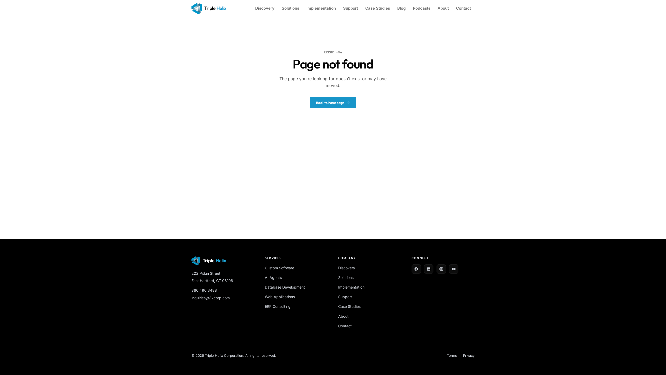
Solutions (290, 8)
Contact (463, 8)
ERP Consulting (278, 306)
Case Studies (377, 8)
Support (350, 8)
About (443, 8)
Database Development (285, 287)
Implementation (321, 8)
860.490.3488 (204, 290)
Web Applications (280, 297)
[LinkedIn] (428, 269)
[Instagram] (441, 269)
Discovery (264, 8)
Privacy (469, 355)
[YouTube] (453, 269)
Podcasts (421, 8)
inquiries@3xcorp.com (210, 298)
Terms (452, 355)
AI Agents (273, 277)
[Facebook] (416, 269)
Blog (401, 8)
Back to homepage (330, 103)
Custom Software (279, 268)
